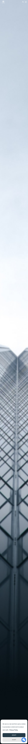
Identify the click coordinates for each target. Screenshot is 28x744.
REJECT (14, 740)
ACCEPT (14, 735)
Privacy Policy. (13, 730)
